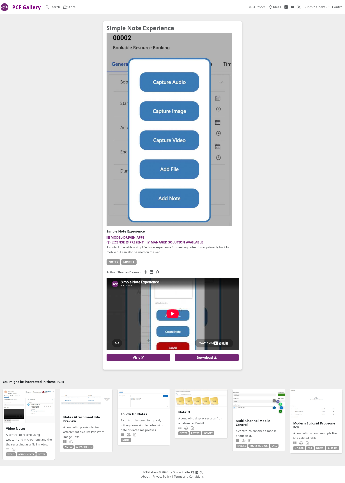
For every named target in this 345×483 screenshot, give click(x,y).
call (274, 445)
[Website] (145, 272)
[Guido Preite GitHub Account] (192, 472)
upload (299, 448)
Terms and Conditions (189, 477)
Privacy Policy (162, 477)
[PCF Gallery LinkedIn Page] (286, 7)
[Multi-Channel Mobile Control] (259, 402)
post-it (195, 433)
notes (113, 262)
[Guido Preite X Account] (201, 472)
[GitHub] (157, 272)
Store (70, 7)
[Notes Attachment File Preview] (86, 400)
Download (205, 357)
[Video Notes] (29, 406)
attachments (26, 454)
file (310, 448)
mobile (129, 262)
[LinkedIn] (151, 272)
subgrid (332, 448)
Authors (259, 7)
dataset (208, 433)
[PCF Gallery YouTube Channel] (292, 7)
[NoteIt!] (201, 398)
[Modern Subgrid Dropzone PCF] (316, 403)
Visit (137, 357)
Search (54, 7)
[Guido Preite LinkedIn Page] (197, 472)
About (145, 477)
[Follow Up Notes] (144, 399)
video (10, 454)
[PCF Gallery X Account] (299, 7)
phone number (259, 445)
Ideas (276, 7)
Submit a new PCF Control (323, 7)
